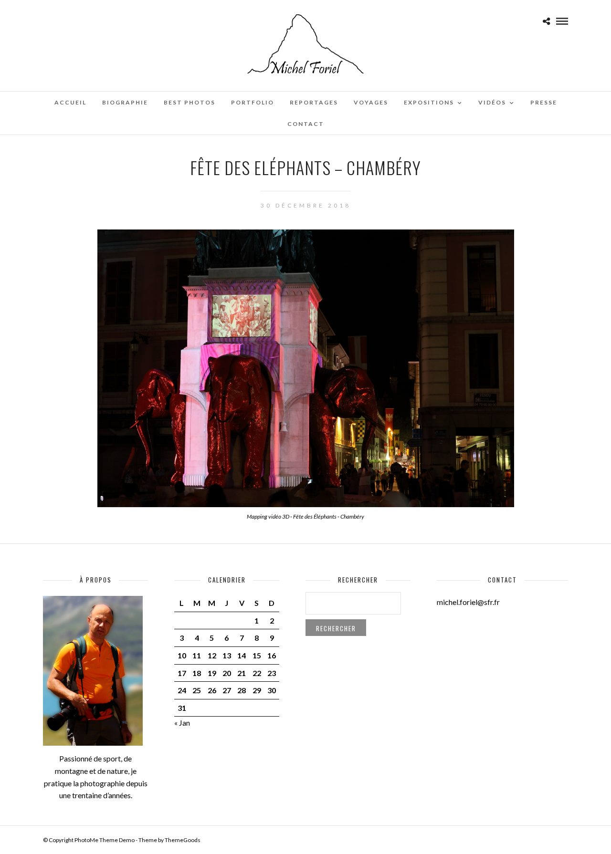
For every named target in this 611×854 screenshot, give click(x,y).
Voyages (371, 102)
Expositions (429, 102)
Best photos (189, 102)
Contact (305, 123)
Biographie (125, 102)
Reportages (314, 102)
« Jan (182, 722)
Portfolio (252, 102)
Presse (543, 102)
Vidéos (492, 102)
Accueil (70, 102)
